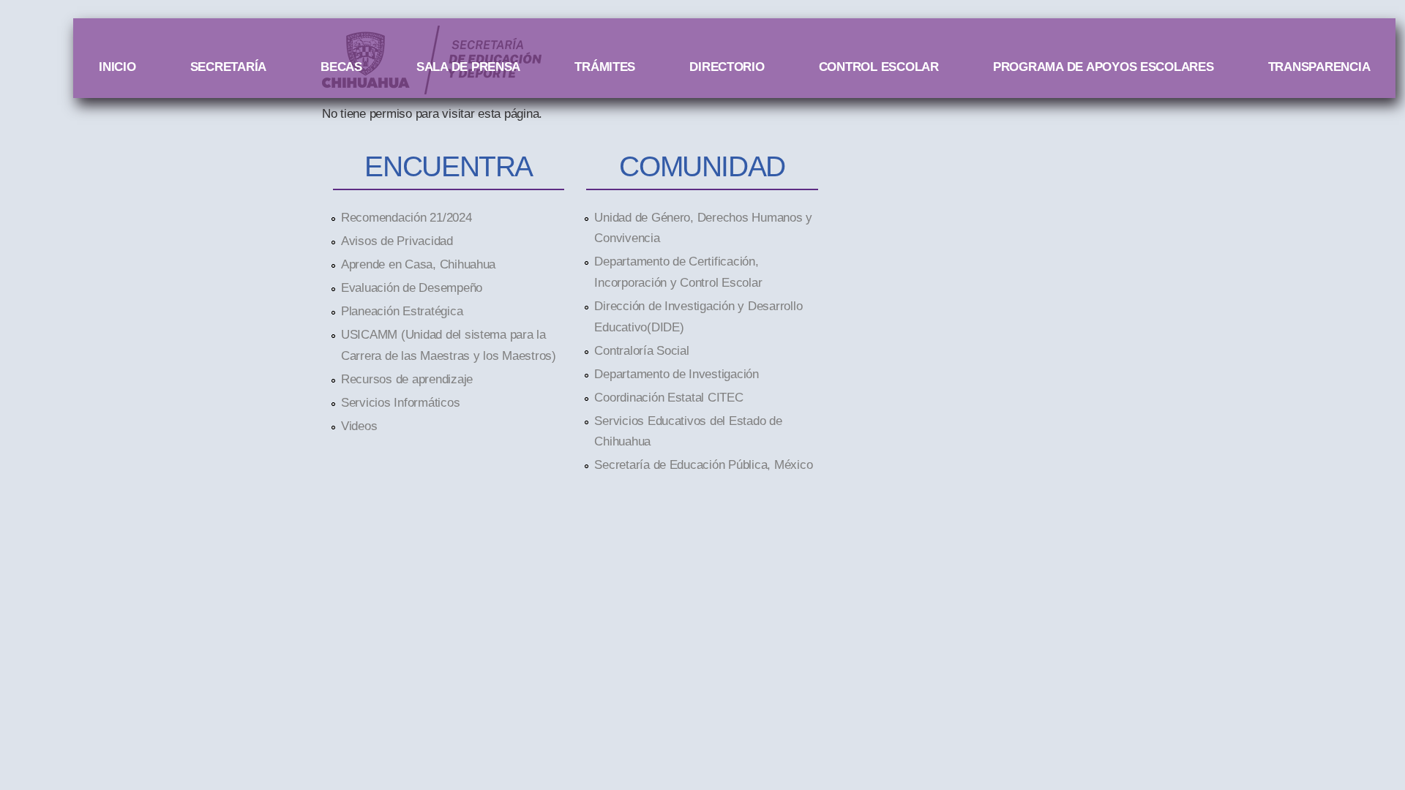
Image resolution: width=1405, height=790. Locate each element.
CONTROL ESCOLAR (879, 66)
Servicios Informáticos (400, 402)
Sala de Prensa (468, 66)
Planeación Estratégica (401, 311)
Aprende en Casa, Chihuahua (418, 264)
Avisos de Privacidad (397, 240)
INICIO (117, 66)
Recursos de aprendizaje (407, 379)
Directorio (726, 66)
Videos (359, 425)
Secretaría (228, 66)
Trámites (604, 66)
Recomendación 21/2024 (406, 217)
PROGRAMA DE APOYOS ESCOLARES (1103, 66)
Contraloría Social (641, 350)
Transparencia (1319, 66)
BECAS (341, 66)
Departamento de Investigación (676, 373)
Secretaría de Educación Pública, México (703, 464)
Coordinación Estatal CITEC (668, 397)
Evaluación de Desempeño (411, 287)
